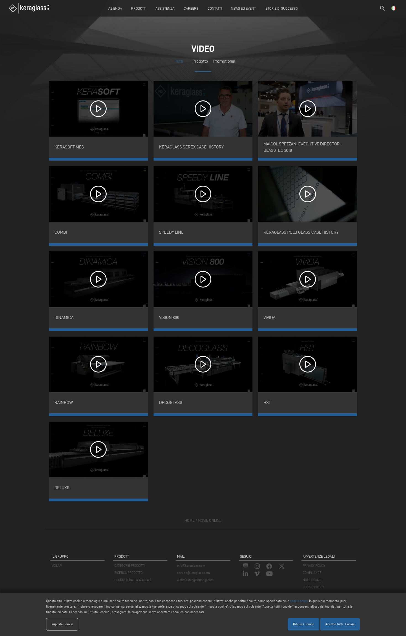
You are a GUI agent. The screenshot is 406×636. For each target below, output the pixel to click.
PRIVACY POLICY (314, 565)
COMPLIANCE (312, 572)
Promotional (224, 61)
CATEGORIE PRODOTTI (129, 565)
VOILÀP (57, 565)
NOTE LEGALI (312, 580)
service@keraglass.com (193, 572)
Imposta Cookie (62, 624)
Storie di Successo (282, 8)
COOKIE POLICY (313, 587)
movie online (210, 520)
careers (191, 8)
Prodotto (200, 61)
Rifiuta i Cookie (303, 624)
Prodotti (138, 8)
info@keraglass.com (191, 565)
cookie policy (299, 601)
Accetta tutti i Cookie (340, 624)
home (189, 520)
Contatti (214, 8)
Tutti (179, 61)
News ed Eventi (244, 8)
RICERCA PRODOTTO (128, 572)
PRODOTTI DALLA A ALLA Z (132, 580)
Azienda (115, 8)
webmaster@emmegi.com (195, 580)
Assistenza (165, 8)
